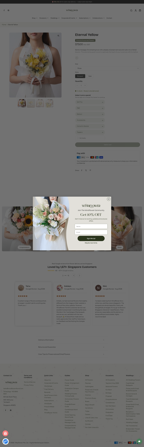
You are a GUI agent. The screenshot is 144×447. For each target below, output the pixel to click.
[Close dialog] (108, 199)
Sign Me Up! (91, 238)
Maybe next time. (91, 243)
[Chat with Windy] (139, 441)
